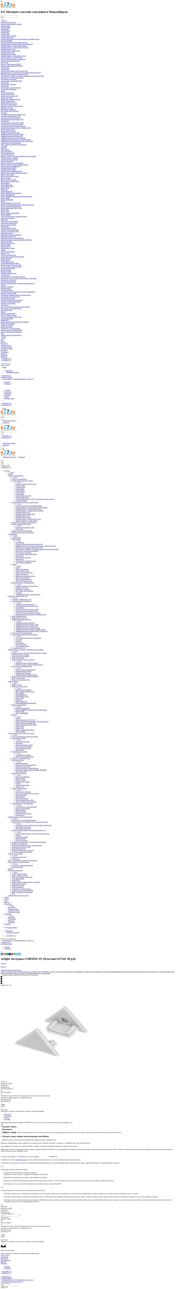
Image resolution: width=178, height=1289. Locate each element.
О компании (5, 1257)
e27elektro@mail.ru (6, 377)
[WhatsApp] (15, 954)
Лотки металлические (22, 741)
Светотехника (16, 537)
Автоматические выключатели (25, 604)
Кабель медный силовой (23, 690)
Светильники (20, 542)
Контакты (4, 1263)
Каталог (10, 474)
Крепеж (33, 973)
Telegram (7, 382)
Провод (18, 718)
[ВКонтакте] (2, 954)
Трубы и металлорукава (23, 792)
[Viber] (12, 954)
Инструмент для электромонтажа (22, 865)
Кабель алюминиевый (23, 708)
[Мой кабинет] (1, 441)
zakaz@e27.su (6, 375)
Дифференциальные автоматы (25, 623)
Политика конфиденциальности (13, 1281)
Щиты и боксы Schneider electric (26, 670)
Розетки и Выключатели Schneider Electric (29, 506)
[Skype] (17, 954)
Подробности (5, 1087)
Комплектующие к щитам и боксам (27, 663)
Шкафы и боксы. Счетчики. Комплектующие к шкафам (29, 653)
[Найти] (2, 19)
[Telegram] (20, 954)
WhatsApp (7, 384)
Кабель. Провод (17, 685)
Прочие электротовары (19, 874)
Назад (12, 472)
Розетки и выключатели (19, 479)
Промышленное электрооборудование (24, 820)
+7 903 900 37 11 (6, 358)
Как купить (11, 907)
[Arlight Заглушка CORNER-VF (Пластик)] (47, 1080)
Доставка (7, 1119)
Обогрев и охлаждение (19, 857)
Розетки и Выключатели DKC (25, 527)
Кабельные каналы (22, 763)
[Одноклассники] (4, 954)
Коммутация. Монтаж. (23, 777)
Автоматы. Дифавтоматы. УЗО (22, 599)
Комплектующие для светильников (27, 586)
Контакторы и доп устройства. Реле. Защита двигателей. (33, 825)
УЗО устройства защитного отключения (28, 638)
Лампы (18, 567)
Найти (3, 1287)
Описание (7, 1114)
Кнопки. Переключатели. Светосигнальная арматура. (32, 833)
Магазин (3, 1262)
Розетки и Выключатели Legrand (26, 484)
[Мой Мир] (7, 954)
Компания (11, 917)
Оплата (6, 1117)
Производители (6, 1260)
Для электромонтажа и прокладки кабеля (25, 736)
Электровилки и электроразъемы (26, 807)
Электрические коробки (23, 755)
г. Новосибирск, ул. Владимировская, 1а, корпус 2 (18, 379)
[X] (10, 954)
